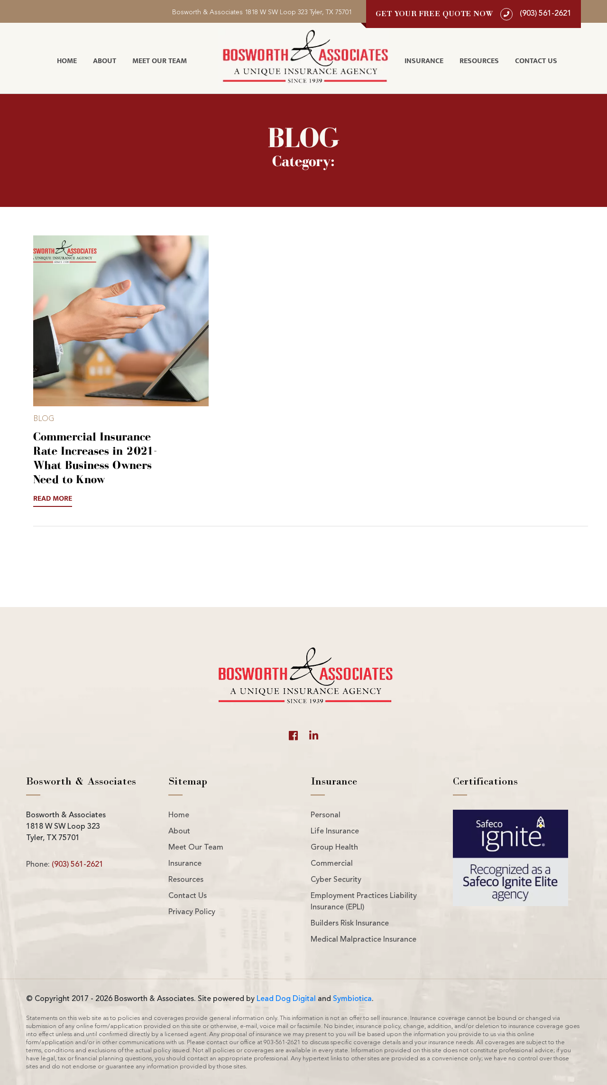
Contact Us (536, 61)
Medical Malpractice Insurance (363, 940)
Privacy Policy (191, 912)
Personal (325, 815)
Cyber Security (336, 880)
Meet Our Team (159, 61)
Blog (44, 419)
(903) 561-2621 (77, 865)
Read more (52, 499)
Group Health (334, 847)
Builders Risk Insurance (350, 923)
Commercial (332, 864)
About (104, 61)
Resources (479, 61)
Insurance (424, 61)
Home (67, 61)
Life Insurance (335, 831)
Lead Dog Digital (286, 999)
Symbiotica (352, 999)
